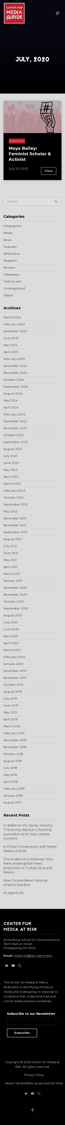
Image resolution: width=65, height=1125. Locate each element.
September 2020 (15, 608)
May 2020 (10, 636)
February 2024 (14, 414)
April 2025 (10, 352)
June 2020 (11, 629)
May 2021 (10, 560)
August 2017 (12, 802)
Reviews (9, 267)
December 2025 (15, 331)
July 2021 (10, 546)
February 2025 (14, 359)
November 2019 (14, 677)
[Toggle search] (19, 965)
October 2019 (13, 684)
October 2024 (13, 379)
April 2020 (11, 643)
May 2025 (10, 345)
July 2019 (10, 698)
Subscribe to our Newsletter (31, 1014)
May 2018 (10, 775)
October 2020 (13, 601)
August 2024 (12, 393)
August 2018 (12, 761)
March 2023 (12, 483)
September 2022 (15, 504)
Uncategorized (14, 288)
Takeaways (11, 274)
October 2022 (13, 497)
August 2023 (12, 449)
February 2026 (14, 324)
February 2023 (14, 490)
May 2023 (10, 470)
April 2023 (10, 476)
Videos (8, 295)
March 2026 (12, 317)
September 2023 (15, 442)
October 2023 (13, 435)
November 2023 (15, 428)
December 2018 (15, 740)
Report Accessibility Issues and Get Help (34, 1083)
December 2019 (14, 671)
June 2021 (10, 553)
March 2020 (12, 650)
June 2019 (10, 705)
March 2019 (11, 726)
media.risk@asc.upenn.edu (33, 955)
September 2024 (15, 386)
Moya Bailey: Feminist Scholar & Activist (30, 154)
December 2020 (15, 587)
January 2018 (13, 795)
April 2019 (10, 719)
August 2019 (12, 691)
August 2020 (13, 615)
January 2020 (13, 664)
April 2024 (10, 407)
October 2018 (13, 754)
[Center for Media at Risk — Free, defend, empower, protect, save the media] (14, 13)
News (7, 240)
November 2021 (14, 525)
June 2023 (11, 463)
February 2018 (14, 788)
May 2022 (10, 511)
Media (7, 233)
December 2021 (14, 518)
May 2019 (10, 712)
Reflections (11, 253)
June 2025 (11, 338)
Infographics (12, 226)
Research (10, 260)
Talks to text (12, 281)
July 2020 (10, 622)
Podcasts (9, 246)
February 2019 (13, 733)
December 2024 (15, 366)
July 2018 (10, 768)
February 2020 (14, 657)
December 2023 (15, 421)
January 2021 (13, 580)
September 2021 (15, 532)
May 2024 (10, 400)
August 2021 (12, 539)
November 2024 (15, 372)
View (50, 172)
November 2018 (15, 747)
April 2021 (10, 567)
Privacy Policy (34, 1075)
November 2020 (15, 594)
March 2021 (11, 573)
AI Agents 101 (13, 893)
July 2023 (10, 456)
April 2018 (10, 781)
